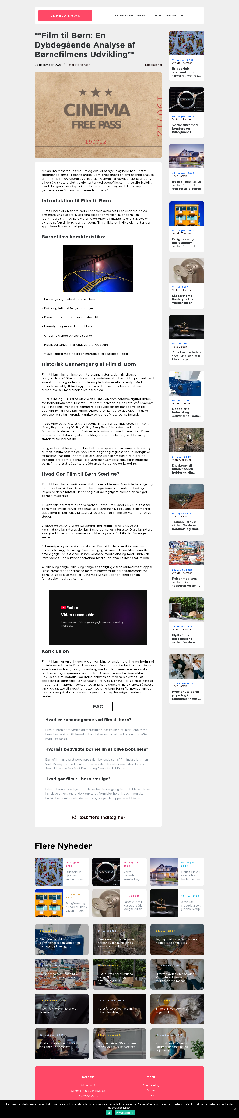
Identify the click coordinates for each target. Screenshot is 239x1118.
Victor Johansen (182, 119)
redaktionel (153, 64)
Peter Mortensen (78, 64)
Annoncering (123, 15)
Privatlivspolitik (124, 1113)
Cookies (155, 15)
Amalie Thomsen (182, 63)
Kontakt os (174, 15)
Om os (141, 15)
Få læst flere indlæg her (98, 817)
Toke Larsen (179, 176)
